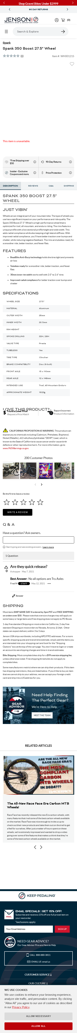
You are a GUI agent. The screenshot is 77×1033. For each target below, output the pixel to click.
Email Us (40, 961)
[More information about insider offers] (34, 172)
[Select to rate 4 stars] (32, 502)
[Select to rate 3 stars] (23, 502)
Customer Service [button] (37, 974)
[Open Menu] (6, 31)
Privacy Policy (20, 1007)
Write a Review (17, 512)
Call (40, 955)
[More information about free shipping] (34, 161)
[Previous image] (35, 847)
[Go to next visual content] (41, 484)
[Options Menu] (49, 583)
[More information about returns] (70, 161)
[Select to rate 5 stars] (40, 502)
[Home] (21, 20)
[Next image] (41, 847)
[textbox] (38, 539)
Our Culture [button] (37, 983)
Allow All (38, 1026)
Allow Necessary (38, 1016)
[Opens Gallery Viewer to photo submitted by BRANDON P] (45, 471)
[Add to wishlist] (72, 65)
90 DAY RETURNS (38, 9)
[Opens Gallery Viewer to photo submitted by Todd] (11, 471)
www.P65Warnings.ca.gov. (16, 448)
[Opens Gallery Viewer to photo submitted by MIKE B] (28, 471)
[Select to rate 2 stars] (15, 502)
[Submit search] (63, 31)
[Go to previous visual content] (35, 484)
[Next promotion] (67, 9)
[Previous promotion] (10, 9)
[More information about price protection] (70, 172)
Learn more (48, 547)
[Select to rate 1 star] (6, 502)
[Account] (57, 20)
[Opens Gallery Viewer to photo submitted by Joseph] (62, 471)
